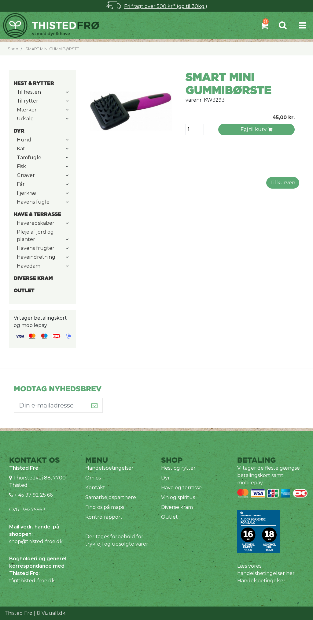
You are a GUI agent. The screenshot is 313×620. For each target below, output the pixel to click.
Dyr (165, 478)
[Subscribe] (95, 405)
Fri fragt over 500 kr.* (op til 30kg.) (165, 6)
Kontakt (95, 487)
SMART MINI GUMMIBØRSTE (52, 49)
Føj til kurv (254, 129)
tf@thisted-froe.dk (32, 581)
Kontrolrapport (104, 517)
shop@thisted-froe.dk (36, 541)
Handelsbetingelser (109, 468)
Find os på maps (104, 507)
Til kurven (282, 183)
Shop (13, 49)
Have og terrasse (181, 487)
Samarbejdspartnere (110, 497)
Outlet (169, 517)
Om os (93, 478)
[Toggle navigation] (302, 25)
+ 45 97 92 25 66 (33, 495)
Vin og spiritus (178, 497)
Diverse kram (177, 507)
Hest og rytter (178, 468)
